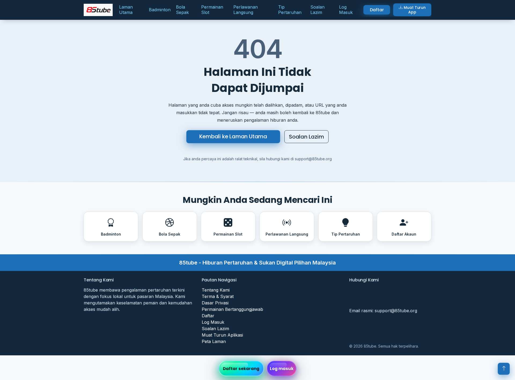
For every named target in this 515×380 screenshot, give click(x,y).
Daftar (377, 10)
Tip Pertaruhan (289, 9)
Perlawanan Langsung (245, 9)
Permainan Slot (212, 9)
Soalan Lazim (317, 9)
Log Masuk (346, 9)
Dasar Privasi (215, 303)
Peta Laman (214, 341)
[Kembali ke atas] (504, 369)
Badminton (160, 9)
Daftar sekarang (241, 368)
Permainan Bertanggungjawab (232, 309)
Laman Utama (126, 9)
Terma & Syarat (218, 296)
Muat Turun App (415, 10)
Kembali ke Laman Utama (233, 136)
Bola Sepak (182, 9)
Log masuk (282, 368)
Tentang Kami (216, 290)
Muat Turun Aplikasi (222, 335)
